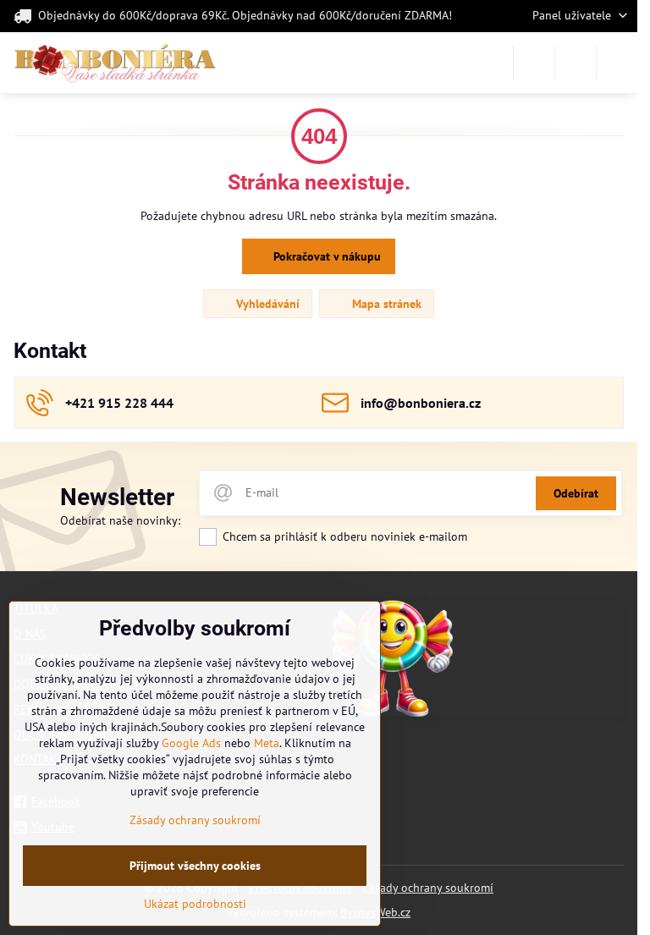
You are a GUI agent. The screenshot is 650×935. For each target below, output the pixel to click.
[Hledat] (534, 63)
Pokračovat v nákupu (325, 256)
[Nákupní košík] (575, 63)
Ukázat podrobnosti (195, 903)
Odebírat (576, 493)
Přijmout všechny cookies (195, 865)
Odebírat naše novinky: (120, 520)
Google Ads (191, 743)
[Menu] (617, 63)
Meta (266, 743)
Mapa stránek (385, 303)
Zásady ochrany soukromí (427, 887)
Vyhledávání (266, 303)
